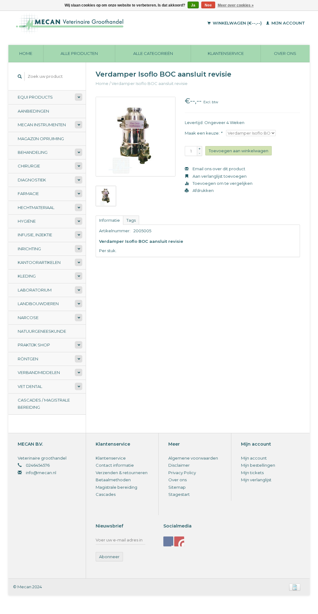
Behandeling (33, 152)
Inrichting (29, 248)
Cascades (106, 494)
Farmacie (28, 193)
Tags (131, 220)
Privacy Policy (182, 472)
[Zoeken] (20, 76)
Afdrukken (203, 190)
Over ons (285, 53)
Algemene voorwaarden (193, 458)
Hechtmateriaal (36, 207)
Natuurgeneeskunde (42, 331)
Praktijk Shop (34, 344)
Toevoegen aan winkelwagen (238, 150)
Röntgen (28, 358)
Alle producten (79, 53)
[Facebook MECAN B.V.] (168, 541)
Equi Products (35, 97)
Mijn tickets (252, 472)
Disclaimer (179, 465)
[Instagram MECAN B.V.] (179, 541)
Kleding (27, 276)
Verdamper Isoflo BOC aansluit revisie (149, 83)
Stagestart (179, 494)
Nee (208, 5)
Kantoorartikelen (39, 262)
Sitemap (177, 487)
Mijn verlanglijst (256, 479)
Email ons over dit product (218, 168)
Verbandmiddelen (39, 372)
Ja (193, 5)
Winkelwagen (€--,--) (237, 22)
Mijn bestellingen (258, 465)
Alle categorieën (153, 53)
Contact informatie (115, 465)
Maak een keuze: (203, 133)
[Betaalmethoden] (294, 586)
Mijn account (287, 22)
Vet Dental (30, 386)
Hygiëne (27, 221)
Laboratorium (35, 289)
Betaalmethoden (113, 479)
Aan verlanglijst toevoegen (219, 176)
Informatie (109, 220)
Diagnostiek (32, 179)
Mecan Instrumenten (42, 124)
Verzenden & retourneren (122, 472)
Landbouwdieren (38, 303)
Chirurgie (29, 165)
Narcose (28, 317)
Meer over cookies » (236, 5)
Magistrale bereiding (116, 487)
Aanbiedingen (33, 111)
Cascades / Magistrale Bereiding (44, 404)
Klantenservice (226, 53)
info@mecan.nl (41, 472)
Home (25, 53)
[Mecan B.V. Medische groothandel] (95, 23)
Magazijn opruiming (41, 138)
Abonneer (109, 556)
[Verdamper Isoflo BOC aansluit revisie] (135, 136)
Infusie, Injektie (35, 234)
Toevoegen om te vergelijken (222, 183)
